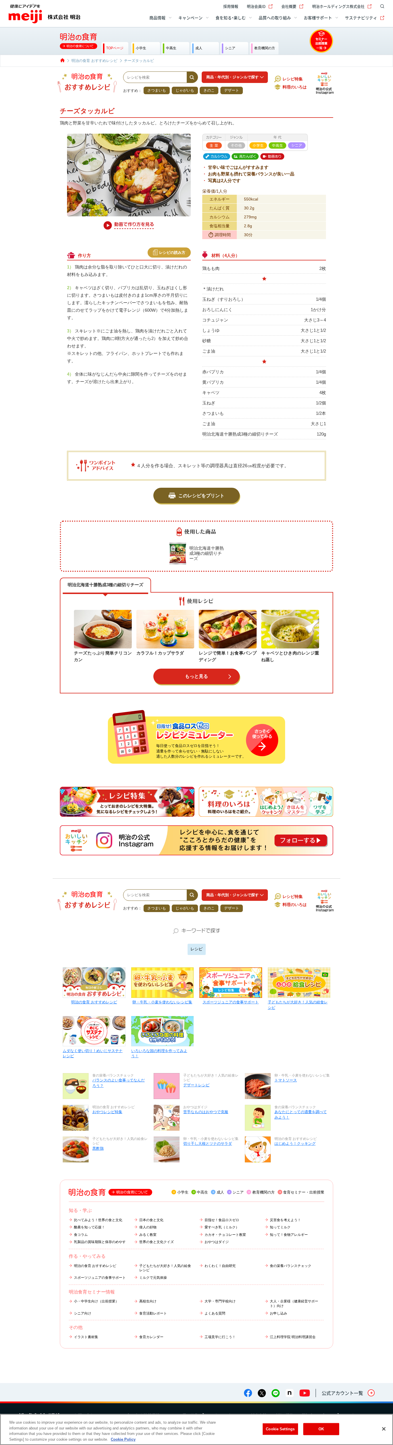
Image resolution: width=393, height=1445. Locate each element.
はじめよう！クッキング (295, 1143)
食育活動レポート (153, 1313)
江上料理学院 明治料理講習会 (293, 1337)
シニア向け (82, 1313)
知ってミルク (280, 1227)
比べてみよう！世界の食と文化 (98, 1220)
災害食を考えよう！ (285, 1220)
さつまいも (156, 90)
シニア (238, 1192)
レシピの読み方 (172, 252)
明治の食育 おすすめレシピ (94, 1002)
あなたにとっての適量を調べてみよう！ (300, 1114)
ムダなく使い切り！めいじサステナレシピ (93, 1053)
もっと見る (196, 676)
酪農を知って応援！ (89, 1227)
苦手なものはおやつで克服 (205, 1112)
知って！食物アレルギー (289, 1235)
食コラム (81, 1235)
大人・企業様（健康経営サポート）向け (294, 1303)
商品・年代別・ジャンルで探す (232, 77)
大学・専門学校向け (220, 1301)
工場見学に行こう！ (220, 1337)
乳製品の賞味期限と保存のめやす (100, 1242)
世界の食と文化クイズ (156, 1242)
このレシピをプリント (201, 495)
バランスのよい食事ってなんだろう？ (118, 1082)
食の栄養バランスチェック (290, 1266)
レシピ (196, 949)
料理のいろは (295, 87)
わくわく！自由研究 (220, 1266)
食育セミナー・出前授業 (303, 1192)
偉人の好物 (148, 1227)
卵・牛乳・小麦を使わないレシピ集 (162, 1002)
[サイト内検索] (380, 6)
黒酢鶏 (98, 1148)
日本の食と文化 (151, 1220)
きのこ (209, 90)
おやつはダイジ (217, 1242)
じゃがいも (184, 90)
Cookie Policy (123, 1439)
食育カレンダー (151, 1337)
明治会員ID (256, 6)
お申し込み (278, 1313)
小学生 (182, 1192)
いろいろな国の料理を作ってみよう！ (159, 1053)
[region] (196, 1429)
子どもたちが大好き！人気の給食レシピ (298, 1004)
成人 (220, 1192)
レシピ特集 (293, 79)
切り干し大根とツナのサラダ (207, 1143)
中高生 (202, 1192)
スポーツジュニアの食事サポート (231, 1002)
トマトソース (285, 1080)
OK (321, 1429)
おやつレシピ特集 (107, 1112)
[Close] (383, 1429)
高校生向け (148, 1301)
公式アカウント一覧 (342, 1392)
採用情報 (230, 6)
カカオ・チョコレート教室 (225, 1235)
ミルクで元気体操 (153, 1278)
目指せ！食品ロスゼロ (222, 1220)
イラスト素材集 (86, 1337)
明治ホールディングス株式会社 (338, 6)
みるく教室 (148, 1235)
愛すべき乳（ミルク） (222, 1227)
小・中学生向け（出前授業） (96, 1301)
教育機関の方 (263, 1192)
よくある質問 (215, 1313)
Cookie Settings (280, 1429)
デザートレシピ (196, 1085)
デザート (231, 90)
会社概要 (288, 6)
